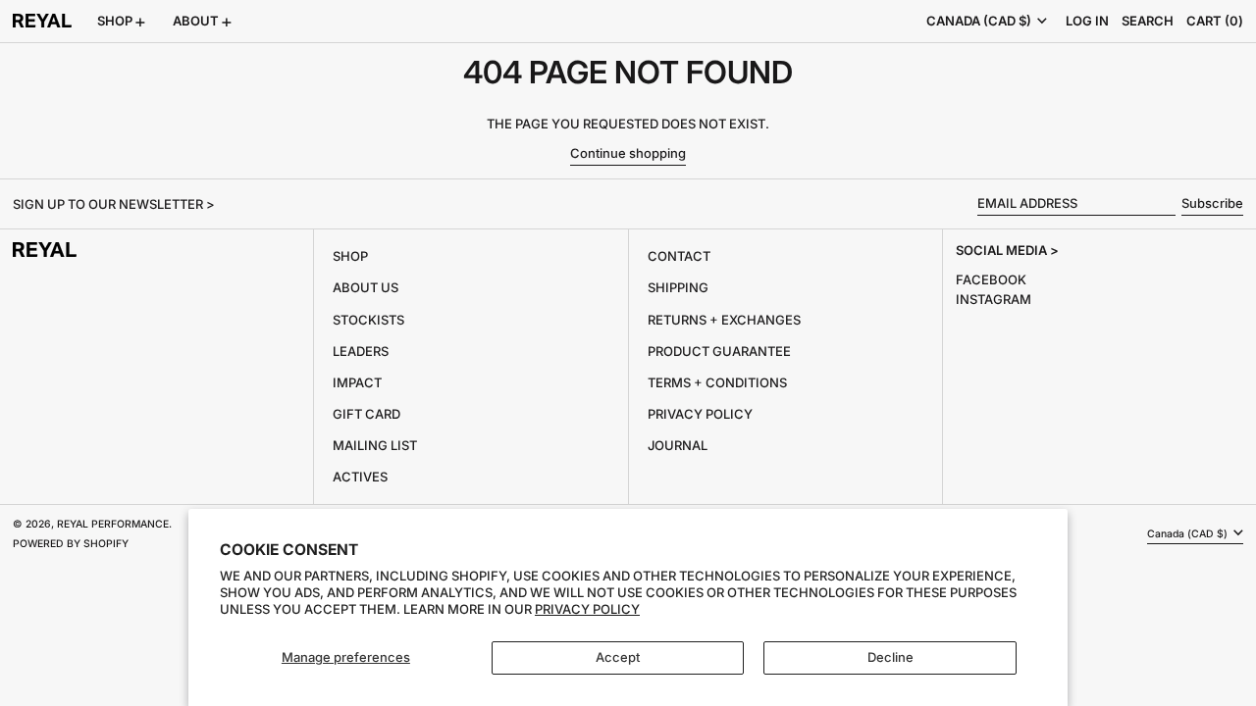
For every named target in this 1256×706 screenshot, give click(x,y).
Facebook (991, 279)
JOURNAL (677, 445)
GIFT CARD (366, 414)
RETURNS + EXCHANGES (724, 320)
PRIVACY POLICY (700, 414)
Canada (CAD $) (980, 20)
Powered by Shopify (71, 543)
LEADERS (361, 351)
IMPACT (357, 382)
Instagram (993, 299)
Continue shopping (628, 153)
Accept (618, 657)
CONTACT (679, 256)
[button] (1148, 21)
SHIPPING (678, 287)
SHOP (350, 256)
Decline (890, 657)
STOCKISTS (368, 320)
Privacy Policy (587, 609)
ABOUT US (365, 287)
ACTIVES (360, 476)
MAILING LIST (375, 445)
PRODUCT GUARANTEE (719, 351)
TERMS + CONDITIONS (717, 382)
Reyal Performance (113, 524)
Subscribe (1212, 203)
